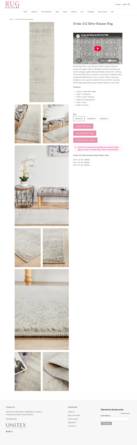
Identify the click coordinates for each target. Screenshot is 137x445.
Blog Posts (72, 422)
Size (82, 12)
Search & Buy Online (85, 140)
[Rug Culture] (12, 4)
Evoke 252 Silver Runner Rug (24, 19)
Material (74, 12)
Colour (65, 12)
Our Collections (46, 12)
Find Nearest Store (85, 133)
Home (25, 12)
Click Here (29, 412)
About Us (34, 12)
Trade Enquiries (83, 126)
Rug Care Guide (74, 415)
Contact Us (72, 426)
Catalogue (90, 12)
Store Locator (102, 12)
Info (112, 12)
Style (57, 12)
